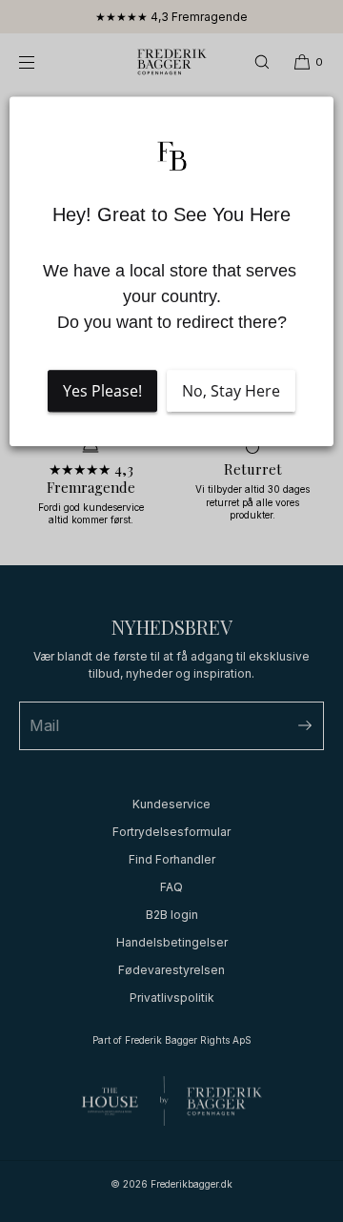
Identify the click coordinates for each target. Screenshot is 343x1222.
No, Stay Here (231, 391)
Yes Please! (102, 391)
